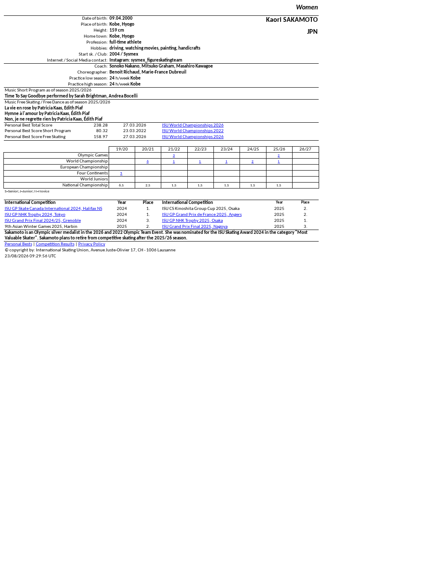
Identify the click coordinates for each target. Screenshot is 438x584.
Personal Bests (18, 244)
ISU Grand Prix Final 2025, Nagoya (195, 226)
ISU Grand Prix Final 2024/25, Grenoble (43, 220)
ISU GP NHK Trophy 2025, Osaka (192, 220)
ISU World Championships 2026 (193, 125)
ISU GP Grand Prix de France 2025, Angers (202, 214)
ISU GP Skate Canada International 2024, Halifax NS (53, 208)
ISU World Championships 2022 (193, 131)
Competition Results (55, 244)
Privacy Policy (91, 244)
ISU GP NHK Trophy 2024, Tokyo (35, 214)
